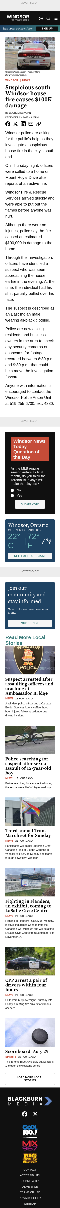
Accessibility (30, 1175)
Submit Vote (30, 504)
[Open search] (48, 18)
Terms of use (30, 1192)
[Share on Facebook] (7, 123)
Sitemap (30, 1203)
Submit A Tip (30, 1181)
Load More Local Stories (30, 1079)
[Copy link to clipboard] (38, 124)
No (19, 490)
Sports (10, 1056)
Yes (19, 495)
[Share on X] (15, 123)
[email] (30, 123)
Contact (30, 1169)
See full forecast (30, 556)
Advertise (30, 1186)
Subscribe (30, 623)
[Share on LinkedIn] (23, 123)
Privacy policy (30, 1198)
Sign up (47, 28)
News (26, 80)
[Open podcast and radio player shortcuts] (41, 19)
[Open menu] (56, 18)
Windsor (11, 80)
